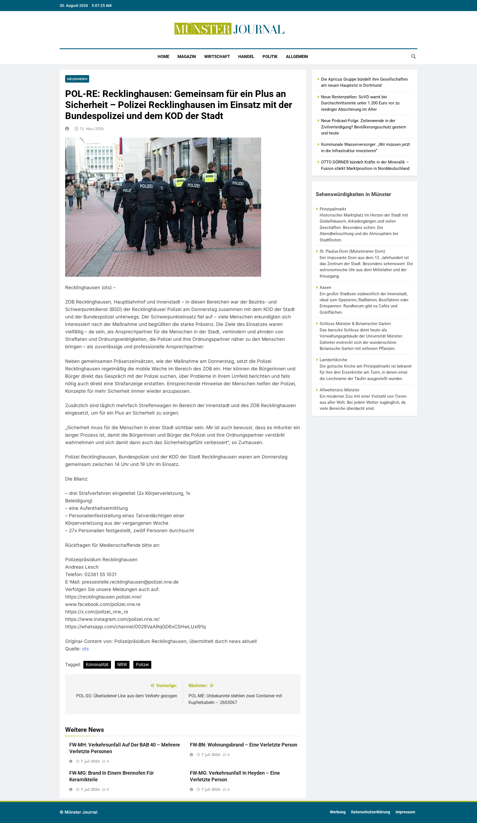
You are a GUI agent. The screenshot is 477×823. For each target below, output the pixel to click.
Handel (246, 56)
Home (163, 56)
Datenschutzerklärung (370, 812)
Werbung (338, 812)
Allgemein (297, 56)
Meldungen (77, 79)
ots (85, 648)
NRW (122, 664)
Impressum (405, 812)
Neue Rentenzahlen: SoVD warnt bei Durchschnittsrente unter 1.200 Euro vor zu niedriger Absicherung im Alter (360, 103)
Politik (270, 56)
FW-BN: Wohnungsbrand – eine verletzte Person (243, 745)
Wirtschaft (217, 56)
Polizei (142, 664)
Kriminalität (97, 664)
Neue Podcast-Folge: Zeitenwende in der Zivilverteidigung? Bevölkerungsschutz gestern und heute (363, 127)
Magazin (186, 56)
